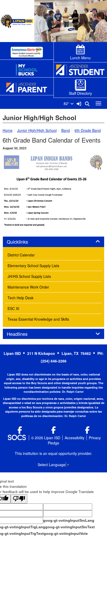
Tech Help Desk (21, 297)
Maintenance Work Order (28, 287)
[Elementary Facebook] (87, 431)
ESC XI (13, 308)
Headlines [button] (23, 334)
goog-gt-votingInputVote (66, 533)
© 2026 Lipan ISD (45, 437)
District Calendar (21, 254)
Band (65, 130)
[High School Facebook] (19, 431)
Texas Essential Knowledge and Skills (38, 319)
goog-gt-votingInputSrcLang (68, 520)
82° (67, 103)
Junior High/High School (37, 130)
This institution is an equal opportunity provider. (53, 453)
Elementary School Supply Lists (33, 265)
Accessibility (74, 437)
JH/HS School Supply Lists (29, 276)
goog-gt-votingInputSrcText (70, 527)
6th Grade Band (88, 130)
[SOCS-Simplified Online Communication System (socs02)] (16, 437)
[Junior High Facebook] (53, 431)
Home (7, 130)
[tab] (53, 242)
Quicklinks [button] (23, 241)
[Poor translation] (19, 498)
